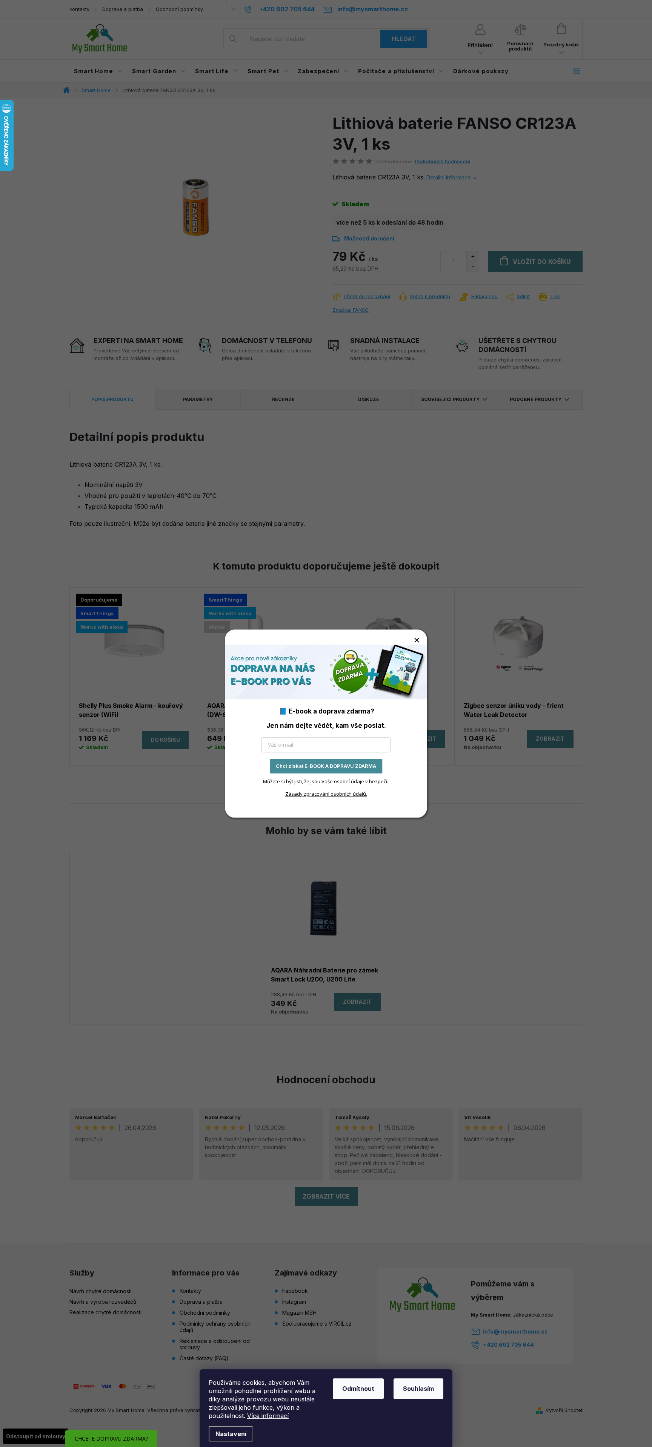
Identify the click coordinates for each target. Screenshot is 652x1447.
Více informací (268, 1415)
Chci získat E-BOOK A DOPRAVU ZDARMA (326, 766)
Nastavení (230, 1434)
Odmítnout (358, 1388)
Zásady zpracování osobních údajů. (326, 793)
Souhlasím (418, 1388)
